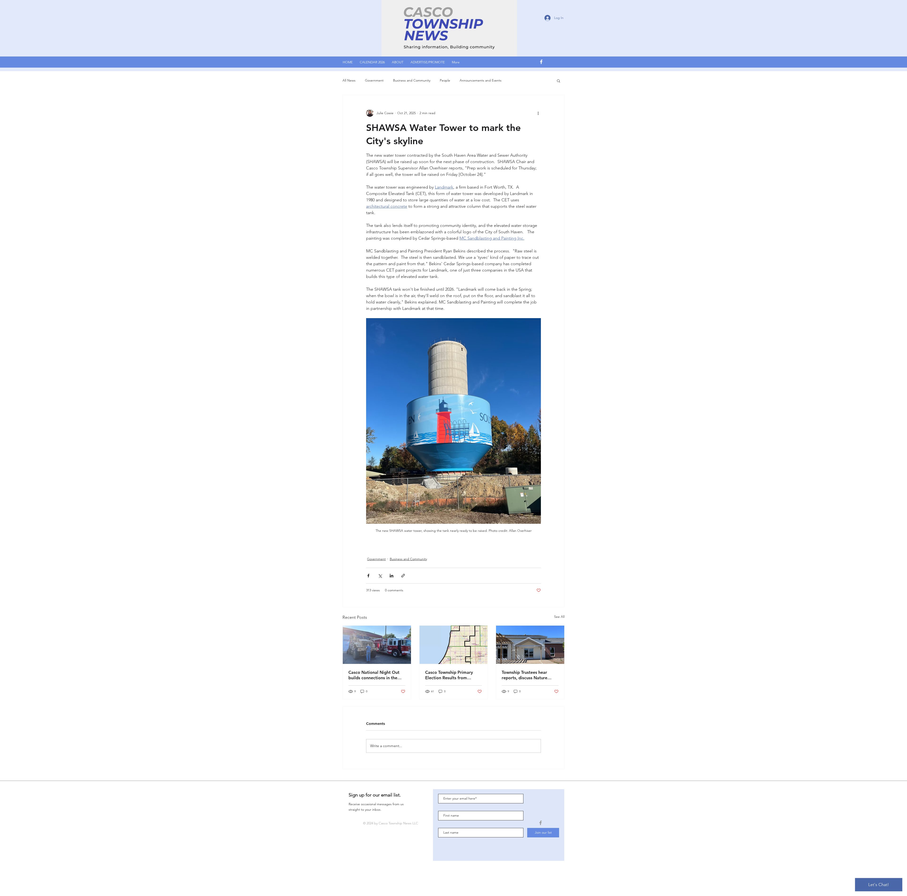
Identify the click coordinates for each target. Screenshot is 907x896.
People (445, 80)
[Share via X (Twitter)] (380, 575)
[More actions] (538, 113)
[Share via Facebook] (368, 575)
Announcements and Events (480, 80)
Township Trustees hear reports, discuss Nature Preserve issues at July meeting (524, 675)
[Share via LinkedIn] (391, 575)
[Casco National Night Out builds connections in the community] (377, 645)
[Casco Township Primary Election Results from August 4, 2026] (453, 645)
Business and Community (411, 80)
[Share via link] (403, 575)
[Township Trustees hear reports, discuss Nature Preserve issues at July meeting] (530, 645)
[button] (558, 80)
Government (374, 80)
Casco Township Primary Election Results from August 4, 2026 (449, 675)
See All (559, 617)
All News (348, 80)
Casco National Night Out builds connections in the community (373, 675)
